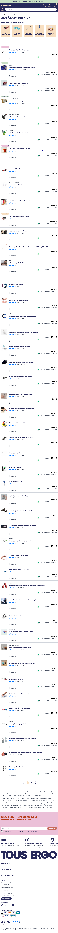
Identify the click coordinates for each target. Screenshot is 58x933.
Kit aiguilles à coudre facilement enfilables (22, 525)
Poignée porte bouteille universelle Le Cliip (22, 316)
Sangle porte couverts (16, 679)
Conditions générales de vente (25, 928)
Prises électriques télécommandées (20, 647)
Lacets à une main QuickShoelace (19, 201)
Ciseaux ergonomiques (39, 34)
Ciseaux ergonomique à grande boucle (21, 631)
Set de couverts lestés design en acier (21, 437)
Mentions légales (14, 928)
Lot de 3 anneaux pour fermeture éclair (21, 394)
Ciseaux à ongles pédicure (17, 482)
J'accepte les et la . (20, 831)
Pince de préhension (28, 34)
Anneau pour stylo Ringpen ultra (19, 83)
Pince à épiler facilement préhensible (20, 376)
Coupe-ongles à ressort (16, 616)
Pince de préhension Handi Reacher (20, 50)
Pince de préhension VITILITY (18, 453)
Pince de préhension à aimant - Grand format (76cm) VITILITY (28, 247)
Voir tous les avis (5, 925)
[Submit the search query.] (6, 9)
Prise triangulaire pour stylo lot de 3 (20, 511)
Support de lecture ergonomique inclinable (22, 101)
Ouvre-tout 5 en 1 (14, 169)
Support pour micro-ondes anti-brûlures (21, 408)
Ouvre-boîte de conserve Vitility (19, 300)
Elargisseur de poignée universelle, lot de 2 (22, 738)
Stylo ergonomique (6, 34)
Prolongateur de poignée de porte (19, 724)
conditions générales (15, 831)
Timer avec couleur (15, 467)
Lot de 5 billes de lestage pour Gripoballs (22, 663)
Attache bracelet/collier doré (18, 555)
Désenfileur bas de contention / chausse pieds (23, 600)
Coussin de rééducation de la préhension (21, 362)
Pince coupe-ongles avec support (19, 346)
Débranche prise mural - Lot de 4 (19, 117)
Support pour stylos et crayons (19, 570)
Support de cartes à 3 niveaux (18, 231)
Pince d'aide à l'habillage (16, 185)
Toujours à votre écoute (8, 843)
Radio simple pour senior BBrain (19, 217)
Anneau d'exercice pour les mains (19, 708)
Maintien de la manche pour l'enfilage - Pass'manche (25, 752)
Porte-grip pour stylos (16, 284)
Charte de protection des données (40, 928)
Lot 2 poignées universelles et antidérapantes (23, 332)
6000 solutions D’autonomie (33, 843)
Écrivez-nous (6, 898)
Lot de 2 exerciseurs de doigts (18, 496)
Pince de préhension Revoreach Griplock (21, 541)
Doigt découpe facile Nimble (18, 263)
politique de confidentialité (30, 831)
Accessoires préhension (17, 34)
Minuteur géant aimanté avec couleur (20, 423)
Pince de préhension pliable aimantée (20, 767)
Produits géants (51, 34)
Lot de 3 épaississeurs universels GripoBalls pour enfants (27, 585)
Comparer (13, 58)
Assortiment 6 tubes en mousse (19, 133)
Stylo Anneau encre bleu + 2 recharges (21, 694)
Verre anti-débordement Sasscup (19, 149)
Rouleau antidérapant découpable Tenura (22, 67)
